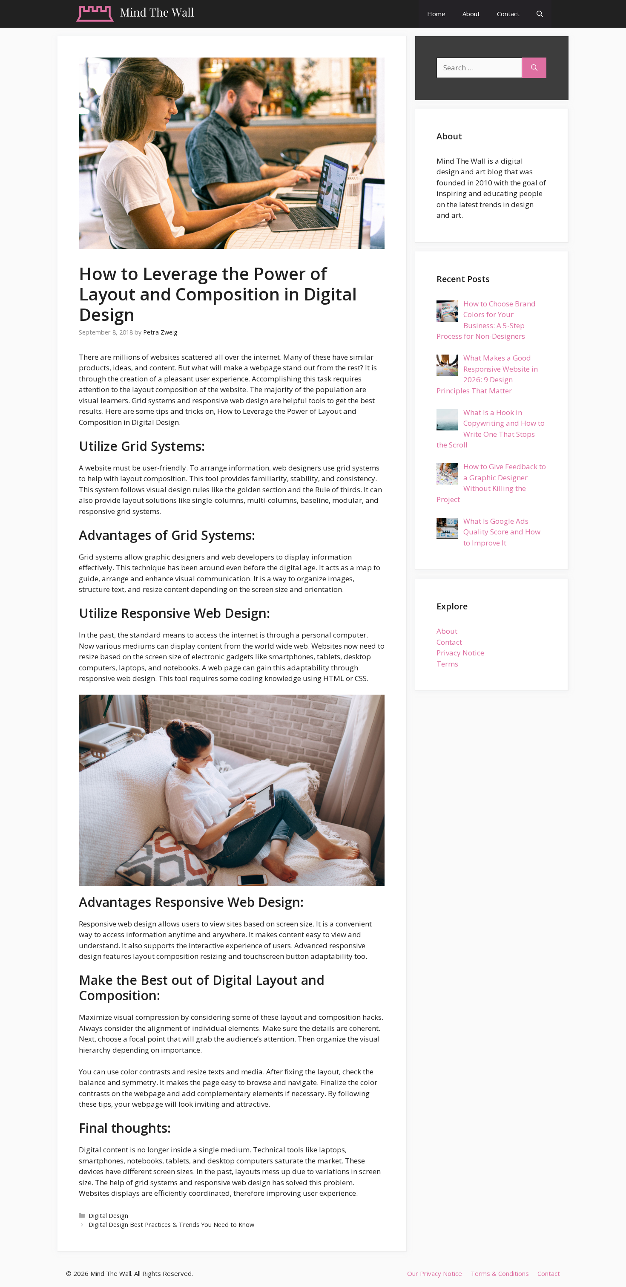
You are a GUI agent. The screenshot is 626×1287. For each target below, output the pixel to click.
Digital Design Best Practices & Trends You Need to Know (171, 1225)
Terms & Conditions (500, 1273)
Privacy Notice (460, 653)
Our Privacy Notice (434, 1273)
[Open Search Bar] (539, 14)
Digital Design (108, 1216)
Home (436, 13)
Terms (447, 664)
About (471, 13)
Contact (508, 13)
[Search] (534, 68)
